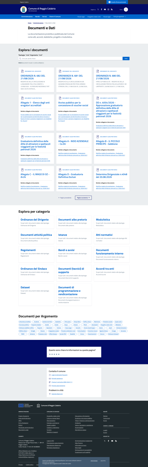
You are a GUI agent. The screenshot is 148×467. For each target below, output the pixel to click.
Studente (36, 321)
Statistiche (58, 321)
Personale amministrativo (25, 428)
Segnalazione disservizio (54, 445)
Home (29, 23)
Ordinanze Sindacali (113, 333)
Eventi (105, 432)
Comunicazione (81, 330)
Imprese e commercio (53, 423)
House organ (81, 17)
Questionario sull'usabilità (82, 452)
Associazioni (95, 324)
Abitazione (118, 324)
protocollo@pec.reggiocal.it (26, 457)
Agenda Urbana (104, 330)
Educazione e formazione (82, 416)
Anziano (76, 324)
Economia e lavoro (92, 330)
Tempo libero (77, 321)
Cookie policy (29, 465)
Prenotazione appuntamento (55, 443)
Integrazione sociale (54, 330)
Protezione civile (42, 333)
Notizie (105, 416)
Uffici (19, 421)
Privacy (20, 465)
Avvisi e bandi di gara (89, 327)
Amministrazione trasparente (83, 441)
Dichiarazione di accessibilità (83, 450)
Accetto (103, 460)
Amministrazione (38, 23)
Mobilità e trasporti (52, 432)
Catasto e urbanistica (53, 428)
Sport (110, 327)
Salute (101, 327)
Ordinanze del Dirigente (33, 71)
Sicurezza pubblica (24, 324)
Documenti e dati (23, 430)
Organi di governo (23, 416)
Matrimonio (97, 321)
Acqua (66, 324)
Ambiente (32, 333)
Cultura (82, 333)
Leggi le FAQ (50, 441)
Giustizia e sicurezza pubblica (83, 418)
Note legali (78, 448)
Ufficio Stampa (53, 333)
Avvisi (105, 421)
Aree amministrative (24, 418)
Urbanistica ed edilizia (24, 321)
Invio (126, 58)
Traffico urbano (87, 321)
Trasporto (39, 327)
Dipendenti (49, 327)
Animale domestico (121, 327)
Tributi (85, 324)
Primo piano (68, 321)
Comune (102, 333)
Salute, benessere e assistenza (84, 425)
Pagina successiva (82, 198)
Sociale (56, 324)
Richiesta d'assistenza (53, 448)
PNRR (22, 333)
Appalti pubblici (51, 425)
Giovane (43, 330)
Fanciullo (78, 327)
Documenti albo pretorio (33, 98)
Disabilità (72, 333)
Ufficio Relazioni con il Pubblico (27, 451)
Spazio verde (118, 321)
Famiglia (33, 330)
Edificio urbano (23, 330)
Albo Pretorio (79, 443)
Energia (114, 330)
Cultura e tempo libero (53, 418)
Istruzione (123, 330)
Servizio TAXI (63, 333)
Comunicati (106, 418)
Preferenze (94, 460)
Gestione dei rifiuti (47, 321)
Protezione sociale (107, 321)
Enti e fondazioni (23, 423)
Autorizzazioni (79, 428)
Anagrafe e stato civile (94, 17)
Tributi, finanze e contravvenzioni (84, 421)
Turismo (59, 327)
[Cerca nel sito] (126, 9)
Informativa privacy (80, 445)
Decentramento (92, 333)
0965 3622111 (29, 453)
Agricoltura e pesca (80, 430)
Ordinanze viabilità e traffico (26, 327)
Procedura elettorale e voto (68, 330)
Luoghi (105, 430)
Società (47, 324)
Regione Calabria (24, 2)
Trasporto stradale (36, 324)
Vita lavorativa (51, 421)
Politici (20, 425)
